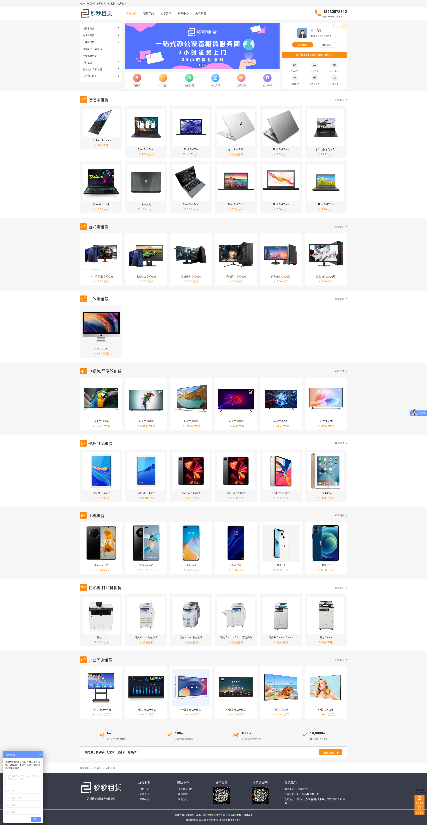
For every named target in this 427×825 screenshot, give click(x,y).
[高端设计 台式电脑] (236, 254)
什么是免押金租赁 (183, 789)
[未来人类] (146, 182)
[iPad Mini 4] (325, 471)
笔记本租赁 (88, 28)
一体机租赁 (88, 42)
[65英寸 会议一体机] (191, 687)
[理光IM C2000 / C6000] (280, 615)
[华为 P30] (236, 543)
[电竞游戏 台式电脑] (146, 254)
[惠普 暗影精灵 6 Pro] (325, 127)
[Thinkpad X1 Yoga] (101, 123)
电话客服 (326, 45)
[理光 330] (101, 615)
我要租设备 (328, 752)
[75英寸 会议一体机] (146, 687)
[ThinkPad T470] (236, 182)
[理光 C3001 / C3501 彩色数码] (236, 615)
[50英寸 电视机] (280, 398)
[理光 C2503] (325, 615)
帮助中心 (183, 13)
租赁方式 (183, 799)
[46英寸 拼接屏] (280, 687)
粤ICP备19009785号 (230, 820)
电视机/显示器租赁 (92, 48)
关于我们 (200, 13)
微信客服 (302, 45)
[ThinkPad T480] (146, 127)
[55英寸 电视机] (236, 398)
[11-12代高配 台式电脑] (101, 254)
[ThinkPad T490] (191, 182)
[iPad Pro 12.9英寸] (236, 471)
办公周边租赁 (90, 76)
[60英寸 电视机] (191, 398)
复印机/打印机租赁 (92, 69)
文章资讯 (166, 13)
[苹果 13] (280, 543)
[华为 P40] (191, 543)
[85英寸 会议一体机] (101, 687)
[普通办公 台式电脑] (325, 254)
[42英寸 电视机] (325, 398)
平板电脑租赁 (90, 55)
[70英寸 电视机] (101, 398)
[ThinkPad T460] (280, 182)
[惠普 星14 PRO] (236, 127)
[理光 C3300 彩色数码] (146, 615)
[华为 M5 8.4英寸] (146, 471)
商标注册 (97, 768)
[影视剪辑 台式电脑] (191, 254)
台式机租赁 (88, 35)
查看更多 (339, 99)
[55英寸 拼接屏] (325, 687)
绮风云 (199, 820)
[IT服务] (202, 46)
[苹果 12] (325, 543)
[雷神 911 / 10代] (101, 182)
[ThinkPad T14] (191, 127)
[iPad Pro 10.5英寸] (191, 471)
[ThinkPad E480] (280, 127)
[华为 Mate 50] (101, 543)
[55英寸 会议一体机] (236, 687)
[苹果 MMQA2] (101, 326)
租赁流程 (183, 794)
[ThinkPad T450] (325, 182)
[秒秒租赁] (96, 13)
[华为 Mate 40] (146, 543)
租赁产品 (148, 13)
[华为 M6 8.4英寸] (101, 471)
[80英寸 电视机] (146, 398)
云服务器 (110, 768)
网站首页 (131, 13)
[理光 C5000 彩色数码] (191, 615)
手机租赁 (87, 62)
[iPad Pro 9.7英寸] (280, 471)
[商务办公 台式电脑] (280, 254)
